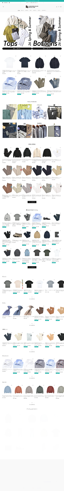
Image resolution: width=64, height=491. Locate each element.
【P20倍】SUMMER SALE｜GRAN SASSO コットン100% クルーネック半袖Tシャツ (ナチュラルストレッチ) (37, 259)
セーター (43, 424)
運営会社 (3, 475)
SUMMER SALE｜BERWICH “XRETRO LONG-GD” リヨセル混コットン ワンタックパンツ (18, 344)
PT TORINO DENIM (9, 139)
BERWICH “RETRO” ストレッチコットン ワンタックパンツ (56, 178)
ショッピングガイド (5, 473)
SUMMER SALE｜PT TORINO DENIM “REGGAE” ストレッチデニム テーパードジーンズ (7, 259)
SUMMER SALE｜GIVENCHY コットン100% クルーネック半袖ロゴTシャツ (39, 290)
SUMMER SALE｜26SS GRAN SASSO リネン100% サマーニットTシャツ (18, 290)
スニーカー (31, 453)
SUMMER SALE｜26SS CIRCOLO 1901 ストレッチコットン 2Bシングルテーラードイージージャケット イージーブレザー (36, 242)
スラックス (19, 438)
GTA (24, 139)
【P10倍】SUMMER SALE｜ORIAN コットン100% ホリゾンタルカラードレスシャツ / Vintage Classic (39, 370)
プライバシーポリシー (5, 470)
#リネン (4, 302)
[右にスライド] (34, 297)
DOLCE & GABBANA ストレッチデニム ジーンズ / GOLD (56, 223)
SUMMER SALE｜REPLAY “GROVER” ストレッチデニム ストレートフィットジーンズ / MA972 (26, 224)
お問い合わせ (4, 463)
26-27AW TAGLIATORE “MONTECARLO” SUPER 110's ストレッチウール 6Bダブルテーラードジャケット (54, 71)
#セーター (4, 382)
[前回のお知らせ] (20, 3)
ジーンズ (31, 438)
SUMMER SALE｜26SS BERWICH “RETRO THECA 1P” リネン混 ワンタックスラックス (39, 317)
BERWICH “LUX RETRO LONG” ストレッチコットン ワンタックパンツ (17, 178)
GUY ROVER (54, 139)
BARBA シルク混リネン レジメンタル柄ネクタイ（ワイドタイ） (29, 317)
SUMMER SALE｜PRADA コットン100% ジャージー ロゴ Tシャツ (28, 290)
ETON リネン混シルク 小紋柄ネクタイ (7, 316)
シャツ (55, 424)
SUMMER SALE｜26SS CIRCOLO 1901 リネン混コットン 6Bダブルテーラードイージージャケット (46, 241)
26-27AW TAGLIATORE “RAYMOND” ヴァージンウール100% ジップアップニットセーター (29, 396)
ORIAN (39, 120)
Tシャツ (55, 438)
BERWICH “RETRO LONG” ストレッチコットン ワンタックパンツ (27, 178)
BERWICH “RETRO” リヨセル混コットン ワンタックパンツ (17, 195)
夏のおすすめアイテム (32, 210)
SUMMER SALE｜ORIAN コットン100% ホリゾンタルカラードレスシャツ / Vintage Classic (9, 91)
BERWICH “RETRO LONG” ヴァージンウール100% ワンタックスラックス (37, 178)
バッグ (8, 453)
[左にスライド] (30, 297)
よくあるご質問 (4, 465)
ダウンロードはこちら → (46, 474)
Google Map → (24, 469)
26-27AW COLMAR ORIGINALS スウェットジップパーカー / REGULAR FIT (17, 160)
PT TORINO (54, 120)
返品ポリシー (27, 488)
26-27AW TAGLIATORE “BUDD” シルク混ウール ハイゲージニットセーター (50, 396)
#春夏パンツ (5, 329)
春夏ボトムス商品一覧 (46, 48)
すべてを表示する (32, 267)
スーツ (8, 438)
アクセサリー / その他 (55, 453)
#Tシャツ (4, 276)
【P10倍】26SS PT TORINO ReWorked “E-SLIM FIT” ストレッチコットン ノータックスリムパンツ (7, 344)
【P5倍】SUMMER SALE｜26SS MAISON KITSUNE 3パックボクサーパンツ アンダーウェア (57, 241)
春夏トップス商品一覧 (16, 48)
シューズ (19, 453)
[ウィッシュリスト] (59, 7)
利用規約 (3, 467)
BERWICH (9, 120)
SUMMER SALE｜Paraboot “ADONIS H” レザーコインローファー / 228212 (47, 224)
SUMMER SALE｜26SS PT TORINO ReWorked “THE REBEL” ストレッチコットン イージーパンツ (39, 91)
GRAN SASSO (24, 120)
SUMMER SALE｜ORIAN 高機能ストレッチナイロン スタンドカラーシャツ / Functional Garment (29, 370)
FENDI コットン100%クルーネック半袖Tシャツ (50, 290)
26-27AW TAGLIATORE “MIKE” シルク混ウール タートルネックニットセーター (39, 396)
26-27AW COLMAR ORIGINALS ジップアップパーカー (27, 160)
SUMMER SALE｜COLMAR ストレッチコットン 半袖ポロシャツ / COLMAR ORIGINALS (56, 259)
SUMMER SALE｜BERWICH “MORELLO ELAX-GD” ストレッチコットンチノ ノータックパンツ (39, 344)
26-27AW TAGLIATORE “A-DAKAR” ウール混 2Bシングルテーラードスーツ (39, 71)
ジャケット (19, 424)
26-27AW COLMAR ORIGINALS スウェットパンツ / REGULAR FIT (7, 160)
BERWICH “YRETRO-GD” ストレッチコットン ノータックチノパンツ (56, 196)
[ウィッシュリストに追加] (16, 56)
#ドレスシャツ (5, 355)
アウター (7, 424)
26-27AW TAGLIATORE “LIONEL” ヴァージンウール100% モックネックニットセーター (18, 396)
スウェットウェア (43, 438)
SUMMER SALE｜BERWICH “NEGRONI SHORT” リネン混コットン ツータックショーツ (29, 344)
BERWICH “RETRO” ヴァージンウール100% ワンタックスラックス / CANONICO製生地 (7, 196)
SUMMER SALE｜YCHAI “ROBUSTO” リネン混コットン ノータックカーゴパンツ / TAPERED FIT (50, 317)
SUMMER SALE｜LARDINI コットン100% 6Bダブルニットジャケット (17, 259)
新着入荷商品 (32, 144)
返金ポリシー (4, 468)
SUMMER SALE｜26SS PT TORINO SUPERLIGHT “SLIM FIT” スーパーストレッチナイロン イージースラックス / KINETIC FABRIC (7, 242)
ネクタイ (43, 453)
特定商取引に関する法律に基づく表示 (8, 472)
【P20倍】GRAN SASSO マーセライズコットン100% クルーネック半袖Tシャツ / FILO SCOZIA (17, 224)
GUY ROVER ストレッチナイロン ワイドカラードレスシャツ (7, 369)
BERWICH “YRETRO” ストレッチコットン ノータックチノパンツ (46, 196)
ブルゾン (31, 424)
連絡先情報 (52, 488)
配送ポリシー (40, 488)
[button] (3, 7)
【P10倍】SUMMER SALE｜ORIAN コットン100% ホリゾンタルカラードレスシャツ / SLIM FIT (36, 224)
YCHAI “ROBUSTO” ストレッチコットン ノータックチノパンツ (56, 160)
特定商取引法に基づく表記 (46, 488)
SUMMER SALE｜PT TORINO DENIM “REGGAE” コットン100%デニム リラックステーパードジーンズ (54, 92)
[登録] (18, 481)
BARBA (39, 139)
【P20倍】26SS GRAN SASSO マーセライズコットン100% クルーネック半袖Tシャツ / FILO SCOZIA (9, 71)
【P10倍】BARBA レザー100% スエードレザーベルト (17, 241)
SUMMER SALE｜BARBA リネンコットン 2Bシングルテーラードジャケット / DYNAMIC (7, 224)
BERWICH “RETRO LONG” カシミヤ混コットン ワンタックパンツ (7, 178)
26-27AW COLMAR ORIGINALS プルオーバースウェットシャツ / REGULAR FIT (47, 160)
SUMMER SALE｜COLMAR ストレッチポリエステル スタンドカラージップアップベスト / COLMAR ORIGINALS (27, 259)
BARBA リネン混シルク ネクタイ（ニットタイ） (18, 317)
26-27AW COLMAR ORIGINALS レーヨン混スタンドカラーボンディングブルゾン (37, 160)
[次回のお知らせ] (43, 3)
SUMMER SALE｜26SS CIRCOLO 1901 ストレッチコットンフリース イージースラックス (26, 241)
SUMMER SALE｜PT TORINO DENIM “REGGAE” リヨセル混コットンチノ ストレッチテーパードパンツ (50, 344)
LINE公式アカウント (25, 474)
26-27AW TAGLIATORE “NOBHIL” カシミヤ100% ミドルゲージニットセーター (7, 396)
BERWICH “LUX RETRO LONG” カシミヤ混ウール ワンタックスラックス (27, 196)
